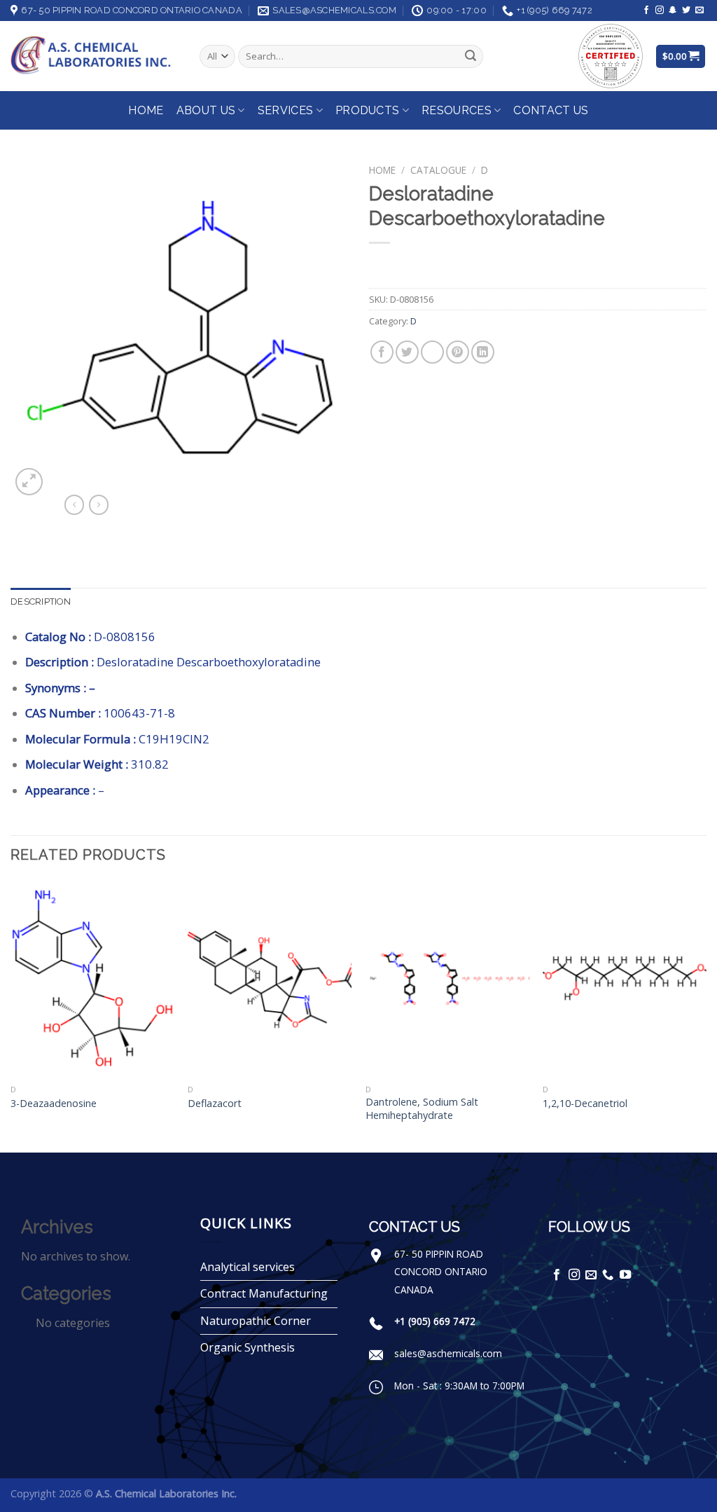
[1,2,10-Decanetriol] (624, 979)
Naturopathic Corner (255, 1320)
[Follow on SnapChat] (673, 10)
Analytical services (247, 1266)
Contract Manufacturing (264, 1293)
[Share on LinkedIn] (482, 352)
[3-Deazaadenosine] (92, 979)
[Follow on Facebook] (646, 10)
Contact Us (550, 110)
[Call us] (607, 1275)
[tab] (41, 602)
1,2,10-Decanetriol (585, 1103)
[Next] (705, 1014)
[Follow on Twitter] (686, 10)
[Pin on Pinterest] (457, 352)
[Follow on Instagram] (659, 10)
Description (41, 601)
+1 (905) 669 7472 (434, 1321)
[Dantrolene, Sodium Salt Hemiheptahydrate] (447, 979)
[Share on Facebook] (382, 352)
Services (286, 110)
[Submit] (470, 57)
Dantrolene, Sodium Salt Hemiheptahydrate (422, 1109)
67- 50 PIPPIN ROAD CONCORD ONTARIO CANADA (440, 1271)
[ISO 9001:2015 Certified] (611, 55)
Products (367, 110)
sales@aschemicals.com (448, 1353)
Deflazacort (215, 1103)
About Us (206, 110)
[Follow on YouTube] (625, 1275)
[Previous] (11, 1014)
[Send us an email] (699, 10)
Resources (457, 110)
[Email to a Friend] (432, 352)
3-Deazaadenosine (54, 1103)
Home (145, 110)
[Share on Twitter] (407, 352)
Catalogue (438, 170)
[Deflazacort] (269, 979)
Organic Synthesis (247, 1347)
